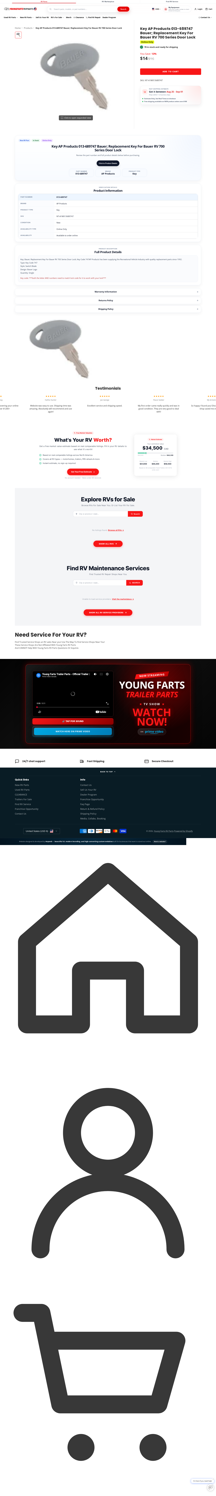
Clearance (80, 17)
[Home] (20, 9)
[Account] (108, 1275)
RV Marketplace (108, 1)
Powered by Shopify (183, 831)
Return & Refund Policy (92, 808)
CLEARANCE (21, 794)
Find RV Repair (94, 17)
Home (18, 28)
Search (123, 9)
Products (28, 28)
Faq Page (85, 804)
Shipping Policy (105, 309)
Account (198, 9)
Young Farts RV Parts (164, 831)
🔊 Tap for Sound (73, 721)
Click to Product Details (108, 163)
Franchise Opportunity (26, 808)
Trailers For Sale (23, 799)
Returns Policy (106, 300)
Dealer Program (109, 17)
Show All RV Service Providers (106, 612)
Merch (68, 17)
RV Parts (44, 1)
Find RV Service (172, 1)
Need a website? (160, 841)
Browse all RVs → (116, 530)
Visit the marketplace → (123, 599)
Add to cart (170, 71)
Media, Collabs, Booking (93, 818)
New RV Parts (26, 17)
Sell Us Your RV (42, 17)
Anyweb (49, 841)
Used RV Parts (10, 17)
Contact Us (205, 17)
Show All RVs (106, 544)
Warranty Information (106, 291)
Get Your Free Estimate (81, 472)
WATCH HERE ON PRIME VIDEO (73, 731)
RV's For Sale (56, 17)
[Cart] (108, 1491)
